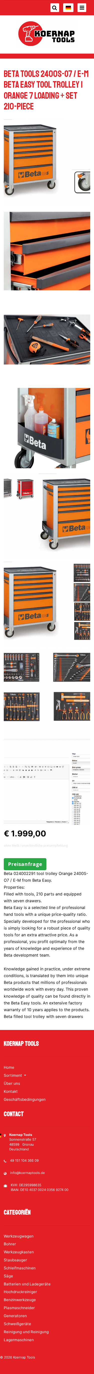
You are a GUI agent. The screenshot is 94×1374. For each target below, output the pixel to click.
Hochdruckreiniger (20, 1291)
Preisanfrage (25, 864)
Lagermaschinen (19, 1339)
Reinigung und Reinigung (26, 1331)
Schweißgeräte (17, 1323)
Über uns (12, 1083)
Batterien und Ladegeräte (27, 1284)
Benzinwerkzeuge (20, 1299)
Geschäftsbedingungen (25, 1099)
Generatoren (15, 1315)
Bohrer (10, 1244)
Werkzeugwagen (19, 1236)
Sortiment (13, 1075)
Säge (8, 1276)
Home (9, 1067)
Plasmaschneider (19, 1307)
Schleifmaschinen (20, 1268)
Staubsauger (15, 1260)
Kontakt (11, 1091)
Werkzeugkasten (19, 1252)
